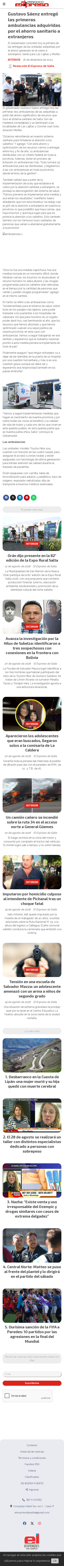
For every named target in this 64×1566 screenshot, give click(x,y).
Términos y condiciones (32, 1457)
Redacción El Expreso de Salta (33, 66)
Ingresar (33, 1489)
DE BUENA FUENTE (32, 1483)
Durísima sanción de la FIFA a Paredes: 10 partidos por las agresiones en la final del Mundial (33, 1334)
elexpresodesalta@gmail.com (32, 1512)
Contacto (32, 1445)
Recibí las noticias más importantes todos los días (32, 1358)
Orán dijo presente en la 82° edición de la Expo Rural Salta (32, 558)
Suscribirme (32, 1383)
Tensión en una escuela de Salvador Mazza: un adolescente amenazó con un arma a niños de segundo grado (32, 988)
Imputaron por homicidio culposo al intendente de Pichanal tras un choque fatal (32, 899)
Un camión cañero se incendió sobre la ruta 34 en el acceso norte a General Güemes (32, 822)
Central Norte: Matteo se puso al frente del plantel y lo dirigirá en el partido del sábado (32, 1271)
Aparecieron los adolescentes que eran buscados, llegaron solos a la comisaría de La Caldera (32, 742)
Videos (32, 1470)
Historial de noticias (32, 1451)
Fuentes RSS (32, 1464)
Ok (55, 1560)
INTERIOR (14, 59)
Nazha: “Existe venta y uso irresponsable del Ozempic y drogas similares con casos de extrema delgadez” (32, 1208)
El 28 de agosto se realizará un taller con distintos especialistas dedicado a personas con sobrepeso (32, 1144)
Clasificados (32, 1476)
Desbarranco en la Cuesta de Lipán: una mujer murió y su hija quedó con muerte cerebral (32, 1081)
